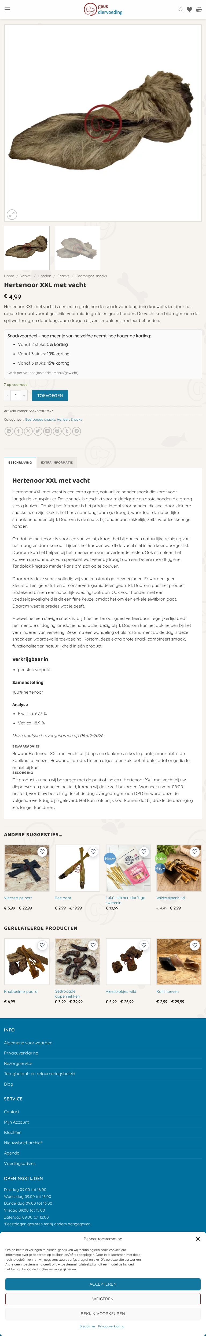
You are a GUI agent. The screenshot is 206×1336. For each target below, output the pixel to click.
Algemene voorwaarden (28, 1042)
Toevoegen (50, 395)
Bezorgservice (18, 1063)
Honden (44, 275)
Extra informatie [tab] (57, 462)
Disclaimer (87, 1326)
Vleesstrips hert (18, 897)
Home (9, 275)
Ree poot (63, 897)
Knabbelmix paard (21, 991)
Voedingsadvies (20, 1163)
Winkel (26, 275)
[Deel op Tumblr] (66, 431)
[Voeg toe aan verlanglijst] (42, 852)
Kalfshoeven (167, 991)
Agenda (12, 1153)
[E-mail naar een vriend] (47, 431)
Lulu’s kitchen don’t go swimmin (125, 900)
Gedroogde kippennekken (67, 994)
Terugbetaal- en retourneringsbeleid (39, 1073)
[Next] (190, 123)
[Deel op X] (28, 431)
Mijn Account (16, 1122)
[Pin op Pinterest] (57, 431)
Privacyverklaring (111, 1326)
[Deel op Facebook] (18, 431)
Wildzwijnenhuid (170, 897)
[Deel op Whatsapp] (9, 431)
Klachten (12, 1132)
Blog (8, 1084)
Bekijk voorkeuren (103, 1313)
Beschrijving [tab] (20, 462)
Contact (11, 1111)
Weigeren (103, 1298)
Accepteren (103, 1284)
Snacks (63, 275)
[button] (198, 1239)
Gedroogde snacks (91, 275)
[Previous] (15, 123)
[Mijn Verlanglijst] (189, 9)
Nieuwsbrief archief (23, 1142)
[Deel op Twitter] (38, 431)
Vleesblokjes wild (121, 991)
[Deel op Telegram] (76, 431)
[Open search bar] (181, 9)
